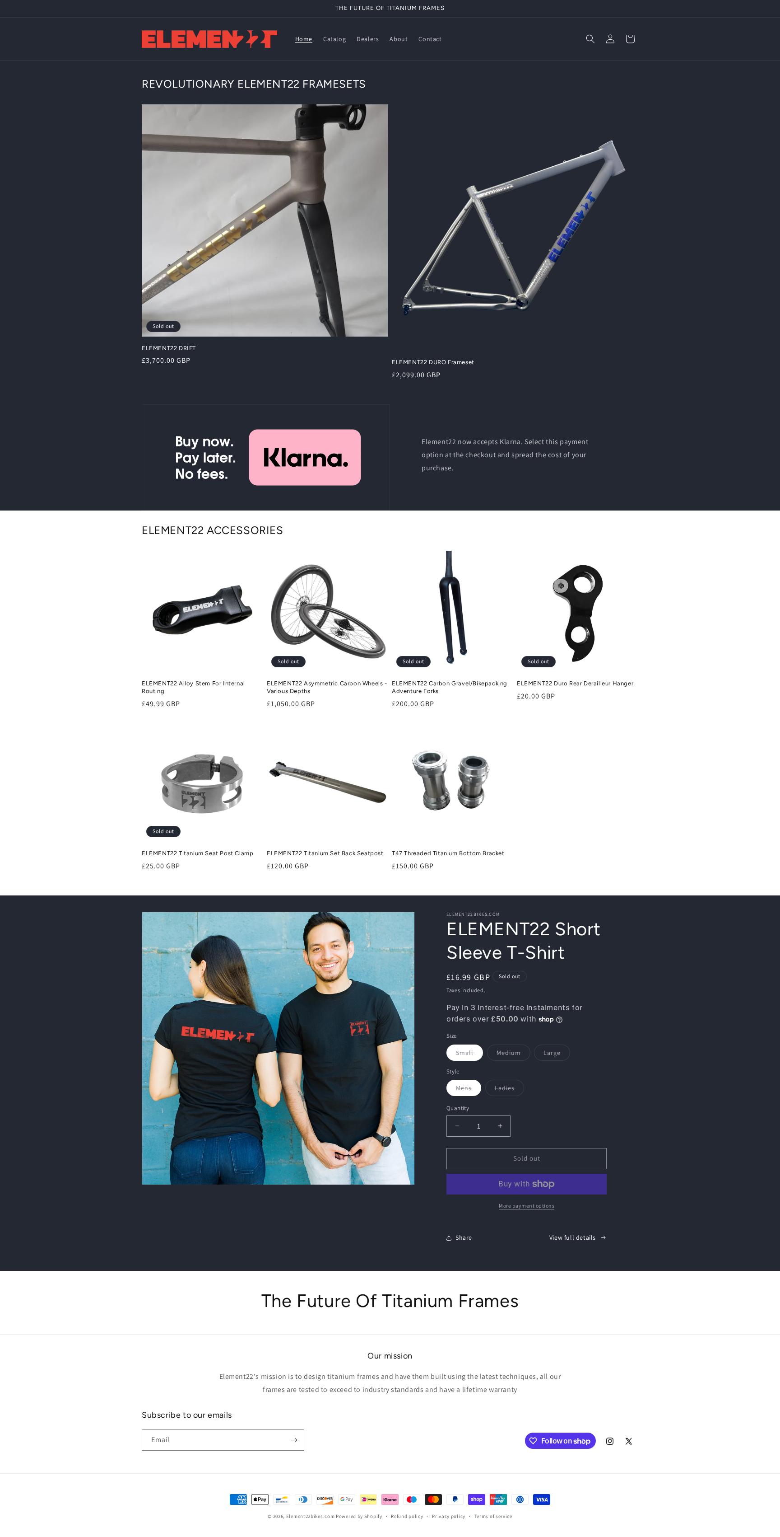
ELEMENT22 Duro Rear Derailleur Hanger (575, 683)
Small (469, 1054)
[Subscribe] (294, 1440)
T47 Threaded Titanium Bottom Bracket (448, 853)
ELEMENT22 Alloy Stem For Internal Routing (193, 687)
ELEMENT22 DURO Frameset (433, 362)
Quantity (457, 1108)
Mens (468, 1089)
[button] (590, 39)
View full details (572, 1237)
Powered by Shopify (359, 1516)
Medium (513, 1054)
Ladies (509, 1089)
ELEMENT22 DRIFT (169, 348)
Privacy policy (448, 1516)
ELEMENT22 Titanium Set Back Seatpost (325, 853)
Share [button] (463, 1237)
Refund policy (407, 1516)
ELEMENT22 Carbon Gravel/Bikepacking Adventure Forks (449, 687)
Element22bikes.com (310, 1516)
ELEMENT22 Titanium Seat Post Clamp (197, 853)
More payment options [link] (526, 1205)
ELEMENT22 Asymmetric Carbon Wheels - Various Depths (327, 687)
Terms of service (493, 1516)
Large (556, 1054)
